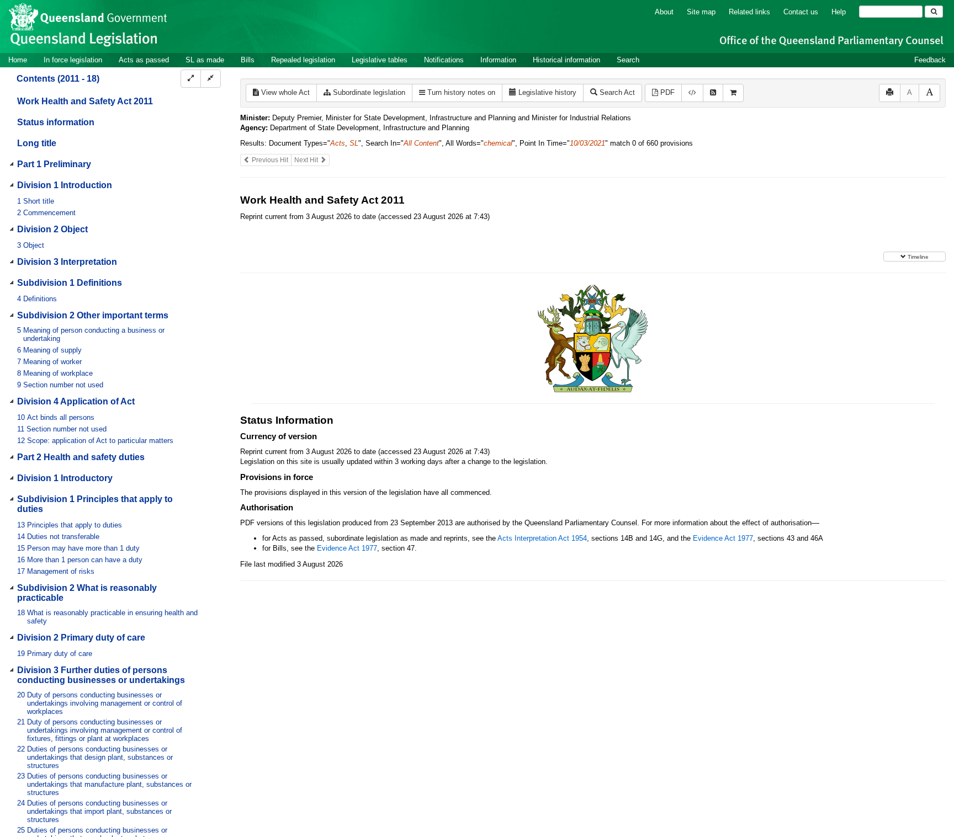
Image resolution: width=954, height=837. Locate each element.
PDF (666, 92)
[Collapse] (210, 79)
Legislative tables (379, 60)
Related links (749, 12)
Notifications (444, 60)
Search (628, 60)
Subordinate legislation (368, 92)
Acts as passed (144, 60)
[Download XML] (692, 93)
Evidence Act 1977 (723, 538)
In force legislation (73, 60)
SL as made (205, 60)
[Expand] (191, 79)
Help (838, 12)
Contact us (800, 12)
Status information (55, 122)
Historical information (566, 60)
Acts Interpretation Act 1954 (542, 538)
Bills (248, 60)
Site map (701, 12)
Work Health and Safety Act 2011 (85, 101)
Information (498, 60)
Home (17, 60)
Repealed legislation (303, 60)
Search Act (616, 92)
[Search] (934, 12)
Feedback (930, 60)
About (664, 12)
